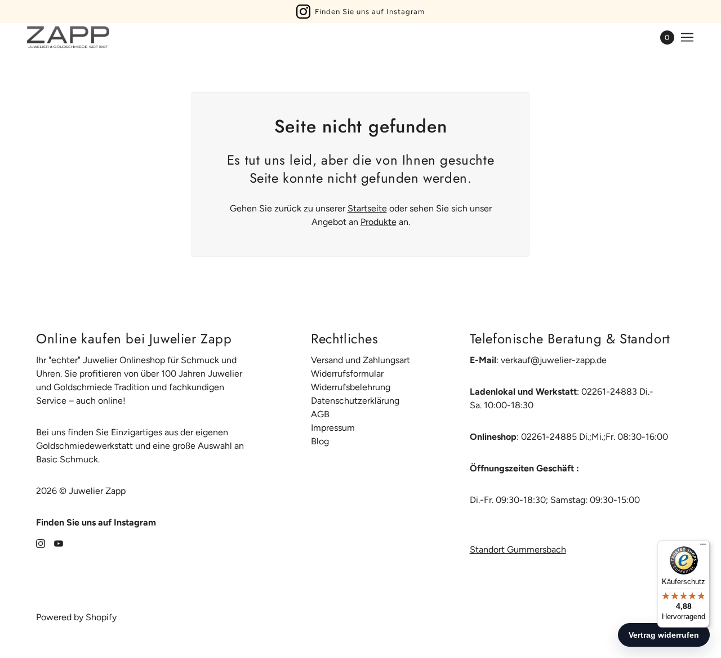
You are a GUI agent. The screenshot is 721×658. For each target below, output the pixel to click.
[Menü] (703, 547)
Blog (320, 441)
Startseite (367, 208)
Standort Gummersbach (518, 549)
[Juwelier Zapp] (68, 37)
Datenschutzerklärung (355, 400)
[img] (41, 543)
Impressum (333, 427)
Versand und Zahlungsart (360, 360)
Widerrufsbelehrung (350, 387)
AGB (320, 414)
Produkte (378, 222)
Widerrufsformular (347, 373)
